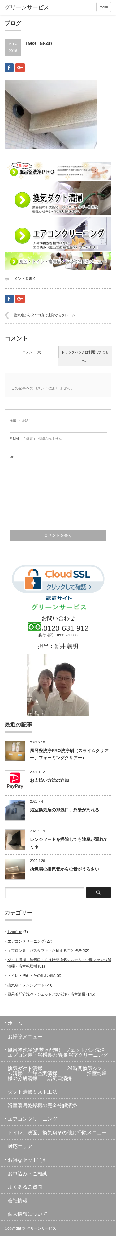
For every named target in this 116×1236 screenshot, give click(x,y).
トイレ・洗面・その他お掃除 (31, 975)
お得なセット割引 (27, 1160)
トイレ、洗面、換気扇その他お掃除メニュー (57, 1132)
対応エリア (20, 1146)
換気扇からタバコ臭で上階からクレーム (44, 315)
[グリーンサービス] (28, 7)
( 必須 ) (20, 420)
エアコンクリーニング (26, 941)
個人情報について (27, 1214)
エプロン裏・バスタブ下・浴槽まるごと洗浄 (44, 950)
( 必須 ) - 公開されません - (37, 438)
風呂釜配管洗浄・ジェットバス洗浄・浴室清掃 (46, 994)
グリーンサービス (41, 1228)
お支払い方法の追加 (49, 780)
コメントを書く (23, 278)
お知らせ (14, 932)
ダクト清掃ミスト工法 (32, 1092)
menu (104, 7)
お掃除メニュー (25, 1036)
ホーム (15, 1023)
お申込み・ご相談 (27, 1173)
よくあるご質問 (25, 1186)
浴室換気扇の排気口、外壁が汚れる (64, 809)
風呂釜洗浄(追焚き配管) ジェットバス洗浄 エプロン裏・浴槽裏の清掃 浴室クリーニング (62, 1052)
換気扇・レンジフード (26, 985)
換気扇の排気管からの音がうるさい (64, 868)
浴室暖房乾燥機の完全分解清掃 (42, 1105)
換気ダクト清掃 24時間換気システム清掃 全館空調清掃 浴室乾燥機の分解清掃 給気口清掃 (57, 1073)
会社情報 (18, 1200)
